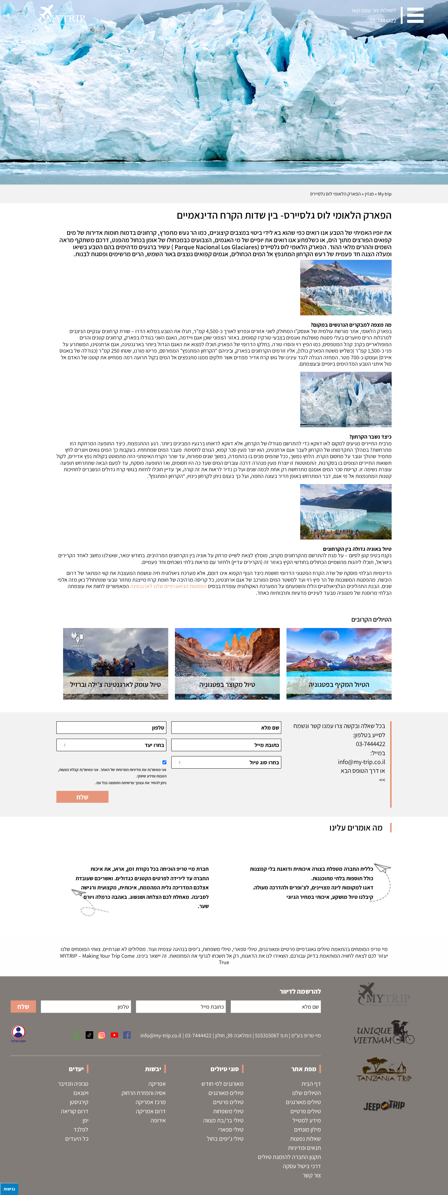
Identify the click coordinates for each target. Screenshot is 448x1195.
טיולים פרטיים (305, 1111)
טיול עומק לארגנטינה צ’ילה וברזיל (115, 684)
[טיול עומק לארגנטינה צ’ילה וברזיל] (115, 664)
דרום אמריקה (151, 1111)
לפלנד (80, 1129)
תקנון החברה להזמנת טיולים (289, 1157)
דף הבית (311, 1084)
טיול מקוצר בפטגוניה (227, 684)
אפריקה (157, 1084)
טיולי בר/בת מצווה (223, 1120)
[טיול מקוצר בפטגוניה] (227, 664)
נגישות (9, 1189)
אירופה (158, 1120)
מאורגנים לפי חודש (222, 1084)
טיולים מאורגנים (303, 1102)
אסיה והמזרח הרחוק (144, 1093)
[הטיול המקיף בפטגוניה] (339, 664)
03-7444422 (383, 20)
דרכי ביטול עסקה (302, 1166)
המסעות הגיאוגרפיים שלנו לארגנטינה (168, 586)
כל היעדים (76, 1139)
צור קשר (312, 1175)
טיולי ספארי (231, 1129)
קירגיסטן (79, 1102)
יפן (85, 1120)
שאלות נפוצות (305, 1139)
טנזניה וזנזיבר (73, 1084)
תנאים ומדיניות (304, 1148)
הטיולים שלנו (306, 1093)
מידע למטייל (307, 1120)
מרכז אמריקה (151, 1102)
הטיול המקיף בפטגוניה (339, 684)
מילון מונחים (307, 1129)
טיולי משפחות (228, 1111)
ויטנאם (80, 1093)
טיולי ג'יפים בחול (225, 1139)
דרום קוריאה (74, 1111)
